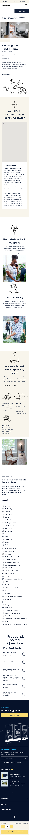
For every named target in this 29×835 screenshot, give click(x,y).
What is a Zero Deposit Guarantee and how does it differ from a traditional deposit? (11, 677)
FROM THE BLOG (5, 769)
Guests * (3, 823)
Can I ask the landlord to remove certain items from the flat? (10, 685)
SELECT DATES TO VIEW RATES (15, 831)
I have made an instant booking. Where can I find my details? (10, 693)
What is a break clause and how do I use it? (11, 670)
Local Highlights (14, 774)
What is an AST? (8, 662)
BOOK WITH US (5, 707)
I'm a (2, 762)
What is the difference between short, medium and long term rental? (11, 653)
